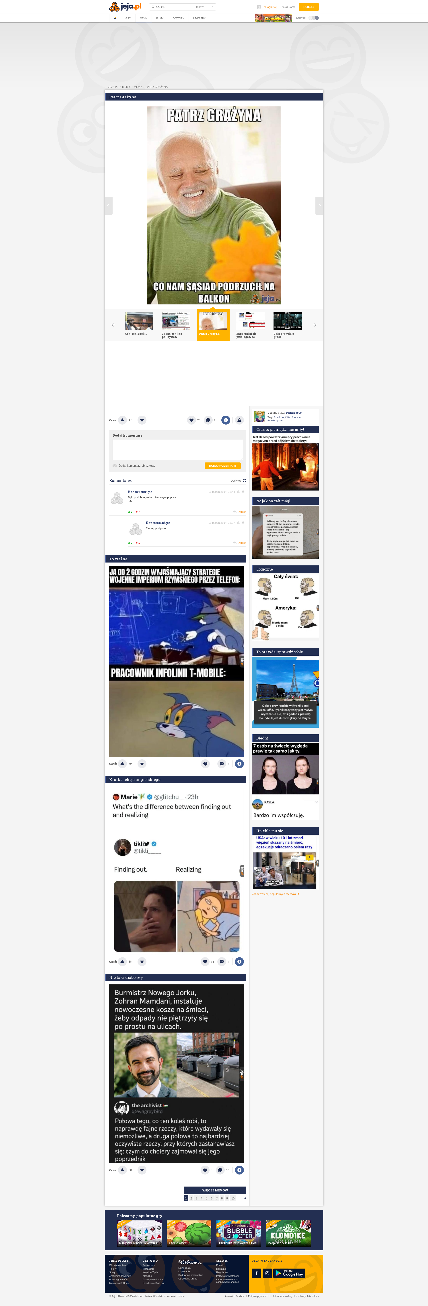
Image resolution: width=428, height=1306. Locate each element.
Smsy (112, 1272)
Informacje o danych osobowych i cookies (227, 1280)
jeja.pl (113, 87)
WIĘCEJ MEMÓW (215, 1190)
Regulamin (222, 1272)
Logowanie (184, 1271)
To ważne (118, 558)
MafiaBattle (148, 1269)
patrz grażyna (157, 87)
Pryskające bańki (118, 1279)
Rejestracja (184, 1268)
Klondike (147, 1276)
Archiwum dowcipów (120, 1276)
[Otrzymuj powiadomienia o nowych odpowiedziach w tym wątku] (244, 491)
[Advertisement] (214, 374)
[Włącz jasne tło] (311, 17)
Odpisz (242, 511)
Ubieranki (199, 18)
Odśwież (236, 480)
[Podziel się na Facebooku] (226, 420)
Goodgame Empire (153, 1279)
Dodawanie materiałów (190, 1275)
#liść (288, 417)
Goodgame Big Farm (154, 1283)
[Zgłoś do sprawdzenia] (239, 420)
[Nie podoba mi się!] (147, 420)
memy (126, 87)
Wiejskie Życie (150, 1272)
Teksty (113, 1269)
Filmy (159, 18)
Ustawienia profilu (187, 1278)
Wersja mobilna (117, 1265)
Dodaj (308, 7)
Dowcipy (178, 18)
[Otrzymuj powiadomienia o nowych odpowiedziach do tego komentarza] (244, 522)
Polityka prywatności (227, 1276)
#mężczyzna (275, 420)
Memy (143, 18)
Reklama (221, 1269)
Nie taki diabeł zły (126, 977)
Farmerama (149, 1265)
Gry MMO (150, 1260)
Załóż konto (289, 7)
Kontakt (220, 1265)
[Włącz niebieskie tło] (317, 17)
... (239, 1198)
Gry (128, 18)
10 (233, 1198)
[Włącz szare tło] (314, 17)
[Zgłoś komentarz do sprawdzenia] (239, 491)
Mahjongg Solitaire (119, 1283)
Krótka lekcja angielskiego (134, 779)
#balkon (279, 417)
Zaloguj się (270, 7)
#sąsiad (297, 417)
